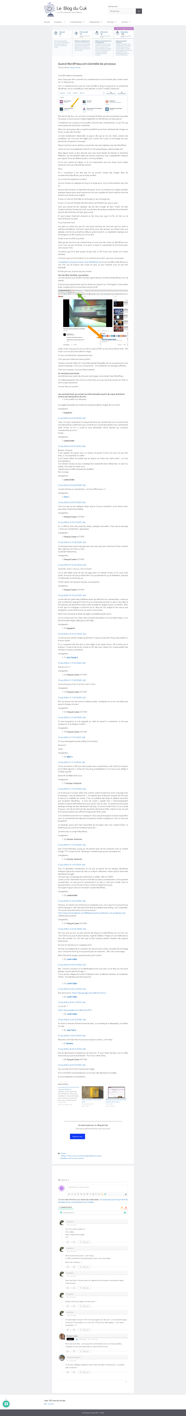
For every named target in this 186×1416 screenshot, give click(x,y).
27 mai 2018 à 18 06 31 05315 (70, 1049)
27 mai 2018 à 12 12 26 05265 (70, 901)
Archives (110, 22)
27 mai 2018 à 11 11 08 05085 (70, 680)
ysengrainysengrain (74, 1357)
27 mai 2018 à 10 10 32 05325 (70, 595)
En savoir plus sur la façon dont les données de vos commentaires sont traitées (93, 1200)
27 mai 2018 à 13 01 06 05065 (70, 929)
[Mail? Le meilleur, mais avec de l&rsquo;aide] (92, 1092)
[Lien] (93, 1194)
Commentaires (76, 22)
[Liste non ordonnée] (84, 1194)
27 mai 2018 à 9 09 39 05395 (69, 418)
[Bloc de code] (90, 1194)
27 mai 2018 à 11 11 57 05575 (69, 864)
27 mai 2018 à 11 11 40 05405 (70, 789)
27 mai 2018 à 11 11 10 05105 (69, 737)
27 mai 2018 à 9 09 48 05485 (70, 485)
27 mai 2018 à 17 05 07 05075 (69, 1035)
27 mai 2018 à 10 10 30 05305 (70, 565)
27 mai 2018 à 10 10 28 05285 (70, 542)
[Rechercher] (139, 11)
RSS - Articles (49, 1404)
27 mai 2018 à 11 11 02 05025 (69, 663)
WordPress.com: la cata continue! (72, 1158)
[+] (99, 1194)
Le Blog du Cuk (72, 8)
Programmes (94, 22)
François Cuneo (72, 1336)
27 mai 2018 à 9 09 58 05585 (69, 502)
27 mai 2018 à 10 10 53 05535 (70, 634)
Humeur (63, 1153)
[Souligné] (75, 1194)
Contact (125, 22)
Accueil (47, 22)
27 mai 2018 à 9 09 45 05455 (69, 446)
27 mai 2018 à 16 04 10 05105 (70, 964)
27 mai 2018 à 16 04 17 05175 (69, 1002)
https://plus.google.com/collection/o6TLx (75, 1010)
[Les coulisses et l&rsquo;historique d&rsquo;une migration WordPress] (70, 1096)
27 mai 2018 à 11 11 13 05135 (69, 762)
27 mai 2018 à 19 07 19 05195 (69, 1065)
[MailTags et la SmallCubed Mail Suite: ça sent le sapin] (116, 1092)
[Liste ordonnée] (81, 1194)
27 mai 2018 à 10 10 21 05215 (69, 522)
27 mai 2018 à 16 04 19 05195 (70, 1019)
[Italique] (72, 1194)
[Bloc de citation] (87, 1194)
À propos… (58, 22)
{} (96, 1194)
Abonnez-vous (77, 1136)
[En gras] (69, 1194)
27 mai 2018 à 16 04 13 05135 (70, 989)
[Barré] (78, 1194)
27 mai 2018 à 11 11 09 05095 (70, 697)
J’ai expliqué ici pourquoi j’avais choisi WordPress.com (80, 262)
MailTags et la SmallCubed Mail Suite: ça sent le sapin (116, 1101)
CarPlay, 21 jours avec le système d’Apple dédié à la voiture (81, 1156)
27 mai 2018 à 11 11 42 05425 (70, 844)
